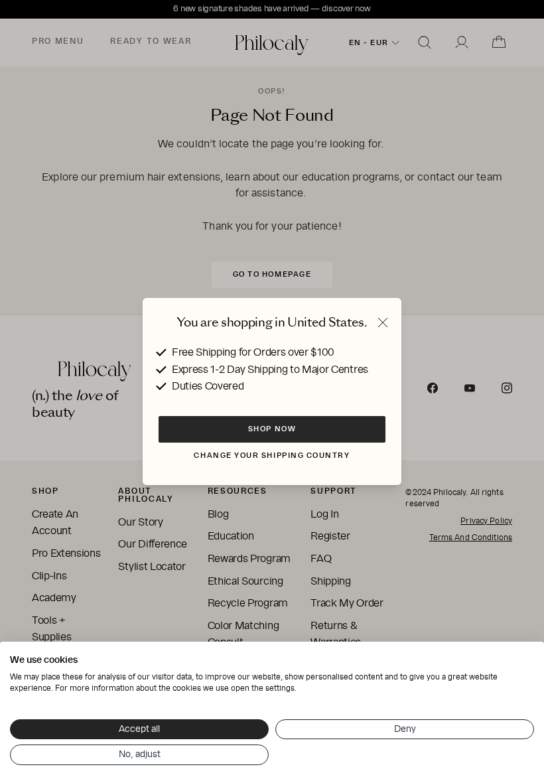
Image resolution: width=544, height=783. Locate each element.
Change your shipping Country (272, 455)
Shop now (272, 428)
